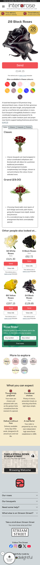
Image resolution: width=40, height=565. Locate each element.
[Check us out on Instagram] (15, 546)
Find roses (20, 343)
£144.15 (5, 122)
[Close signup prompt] (2, 553)
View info (10, 268)
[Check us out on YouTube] (29, 546)
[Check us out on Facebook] (11, 546)
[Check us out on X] (24, 546)
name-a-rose (22, 75)
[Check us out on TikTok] (20, 546)
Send (20, 65)
